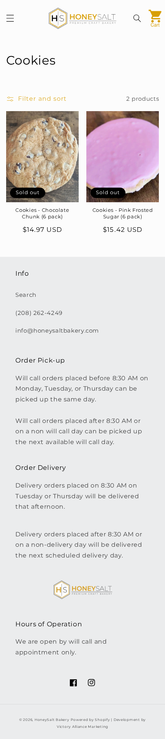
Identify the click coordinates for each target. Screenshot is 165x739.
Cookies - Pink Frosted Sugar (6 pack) (122, 213)
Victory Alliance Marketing (82, 727)
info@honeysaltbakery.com (57, 330)
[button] (10, 18)
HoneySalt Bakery (52, 720)
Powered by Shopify (90, 720)
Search (25, 294)
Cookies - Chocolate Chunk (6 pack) (42, 213)
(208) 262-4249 (39, 313)
